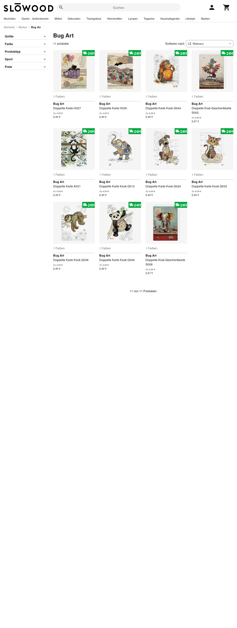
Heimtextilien (114, 18)
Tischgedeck (93, 18)
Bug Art (58, 103)
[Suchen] (61, 7)
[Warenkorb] (226, 7)
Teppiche (149, 18)
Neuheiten (10, 18)
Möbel (58, 18)
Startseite (9, 27)
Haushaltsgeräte (170, 18)
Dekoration (74, 18)
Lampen (133, 18)
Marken (205, 18)
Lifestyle (190, 18)
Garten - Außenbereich (35, 18)
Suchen (118, 7)
